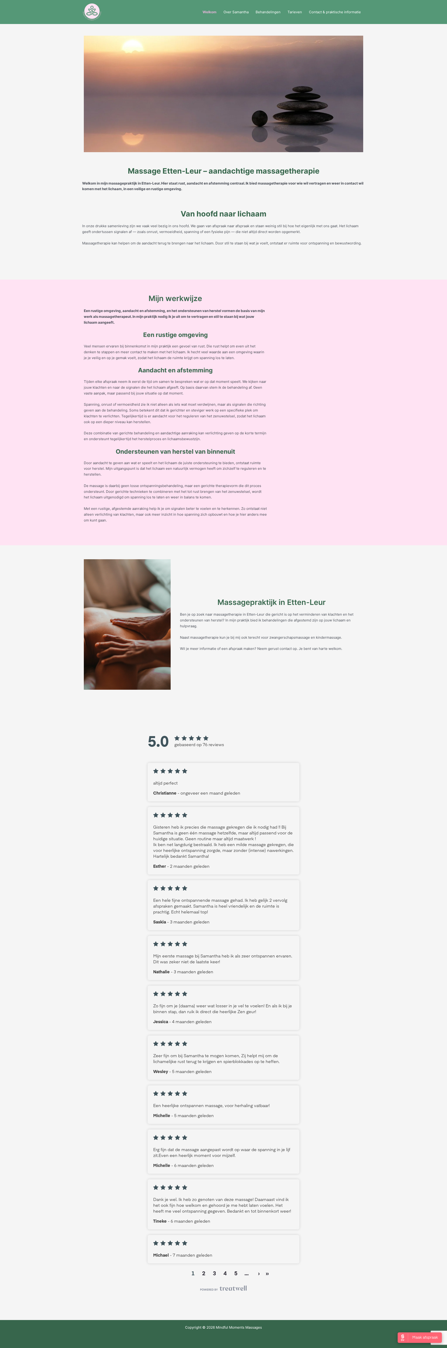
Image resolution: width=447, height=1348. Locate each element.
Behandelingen (268, 12)
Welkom (210, 12)
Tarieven (295, 12)
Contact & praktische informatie (335, 12)
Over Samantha (236, 12)
